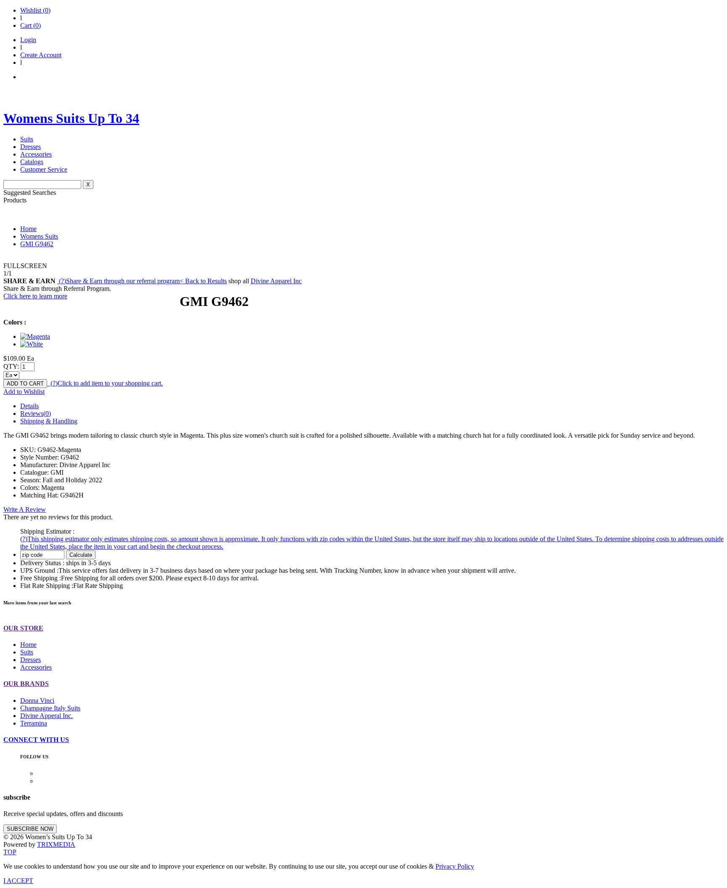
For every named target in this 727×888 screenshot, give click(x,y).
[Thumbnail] (35, 336)
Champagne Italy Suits (50, 708)
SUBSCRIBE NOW (30, 829)
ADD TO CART (25, 383)
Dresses (30, 146)
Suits (26, 139)
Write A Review (24, 509)
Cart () (30, 25)
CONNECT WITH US (36, 739)
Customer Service (43, 169)
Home (28, 228)
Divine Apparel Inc (276, 280)
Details (29, 405)
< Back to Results (203, 280)
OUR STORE (23, 628)
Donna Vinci (37, 700)
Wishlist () (35, 10)
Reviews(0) (35, 413)
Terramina (33, 723)
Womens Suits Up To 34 (71, 118)
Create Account (40, 54)
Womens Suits (39, 236)
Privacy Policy (454, 866)
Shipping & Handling (48, 421)
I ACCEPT (18, 880)
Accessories (36, 154)
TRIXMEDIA (56, 844)
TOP (9, 852)
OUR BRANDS (26, 683)
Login (28, 39)
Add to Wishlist (24, 391)
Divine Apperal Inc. (46, 715)
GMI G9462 (36, 243)
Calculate (80, 555)
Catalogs (31, 161)
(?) (118, 280)
